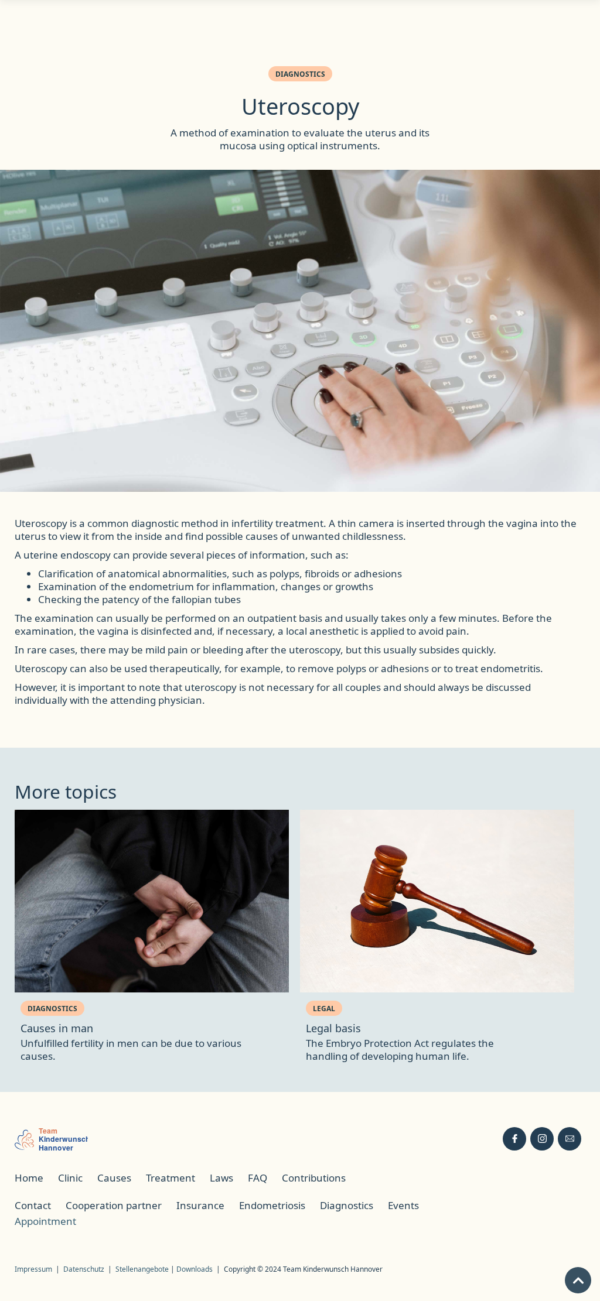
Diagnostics (300, 74)
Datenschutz (83, 1269)
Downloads (194, 1269)
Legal (324, 1009)
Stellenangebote (143, 1269)
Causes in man (57, 1028)
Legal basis (333, 1028)
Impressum (33, 1269)
